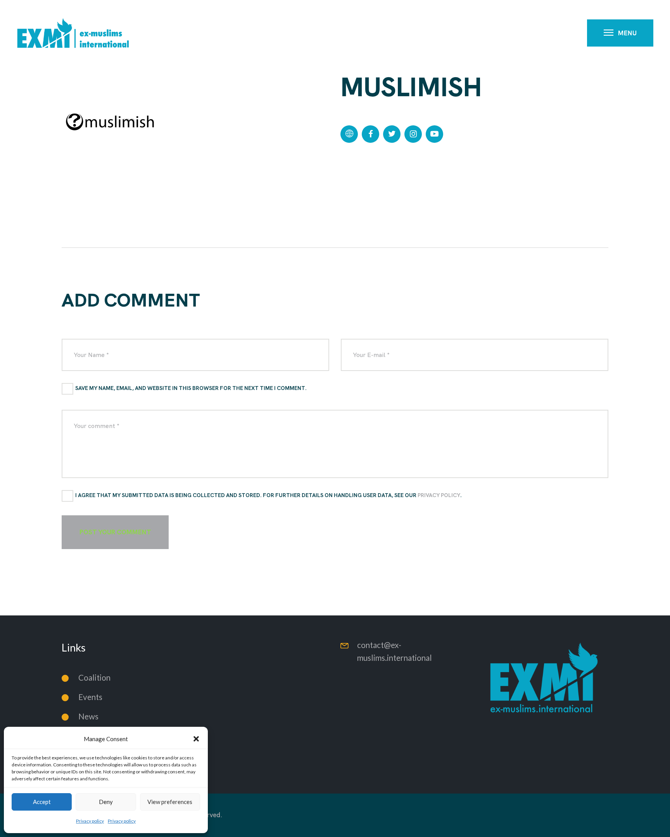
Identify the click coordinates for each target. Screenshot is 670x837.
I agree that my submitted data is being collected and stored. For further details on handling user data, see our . (268, 495)
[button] (196, 739)
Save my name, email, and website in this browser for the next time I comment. (191, 388)
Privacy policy (90, 821)
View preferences (169, 801)
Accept (42, 801)
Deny (106, 801)
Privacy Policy (439, 495)
